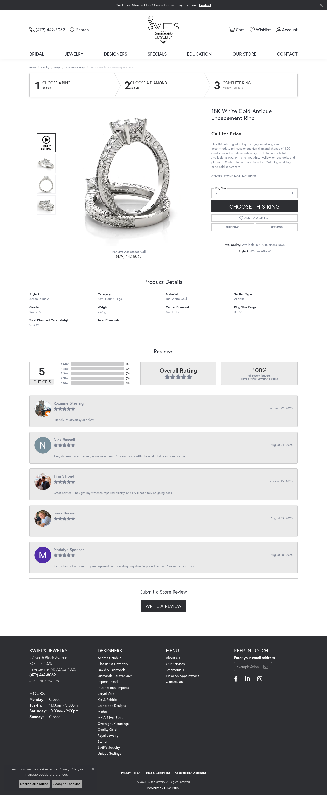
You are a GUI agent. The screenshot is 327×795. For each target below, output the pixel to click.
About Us (173, 657)
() (128, 364)
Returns (277, 227)
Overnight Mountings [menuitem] (114, 723)
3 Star (65, 373)
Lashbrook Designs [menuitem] (112, 705)
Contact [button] (205, 5)
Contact (287, 54)
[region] (127, 174)
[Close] (321, 5)
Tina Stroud (64, 476)
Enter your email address (254, 657)
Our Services (175, 663)
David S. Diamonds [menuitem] (111, 669)
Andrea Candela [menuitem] (109, 657)
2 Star (65, 378)
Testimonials (175, 669)
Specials (157, 54)
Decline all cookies (34, 784)
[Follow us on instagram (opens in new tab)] (260, 679)
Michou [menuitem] (103, 711)
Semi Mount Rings (75, 67)
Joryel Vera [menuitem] (106, 693)
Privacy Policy (130, 772)
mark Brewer (65, 512)
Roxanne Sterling (69, 403)
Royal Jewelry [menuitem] (108, 735)
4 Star (65, 368)
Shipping (232, 227)
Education (199, 54)
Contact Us (174, 681)
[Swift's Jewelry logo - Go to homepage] (164, 29)
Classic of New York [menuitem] (113, 663)
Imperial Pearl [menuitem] (108, 681)
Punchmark (171, 788)
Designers (115, 54)
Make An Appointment (182, 675)
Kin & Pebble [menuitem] (107, 699)
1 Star (65, 383)
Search (46, 87)
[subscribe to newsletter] (265, 666)
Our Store (244, 54)
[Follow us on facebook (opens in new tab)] (236, 679)
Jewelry (74, 54)
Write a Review (163, 606)
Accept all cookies (66, 784)
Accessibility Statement (190, 772)
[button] (79, 29)
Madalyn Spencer (69, 549)
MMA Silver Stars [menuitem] (110, 717)
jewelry (45, 67)
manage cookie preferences (46, 774)
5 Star (65, 364)
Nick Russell (64, 439)
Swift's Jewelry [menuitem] (109, 747)
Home (32, 67)
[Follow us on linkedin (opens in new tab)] (247, 679)
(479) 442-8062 (129, 256)
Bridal (36, 54)
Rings (57, 67)
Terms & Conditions (157, 772)
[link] (47, 29)
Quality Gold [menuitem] (107, 729)
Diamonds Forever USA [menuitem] (115, 675)
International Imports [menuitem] (113, 687)
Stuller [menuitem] (102, 741)
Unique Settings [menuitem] (109, 753)
